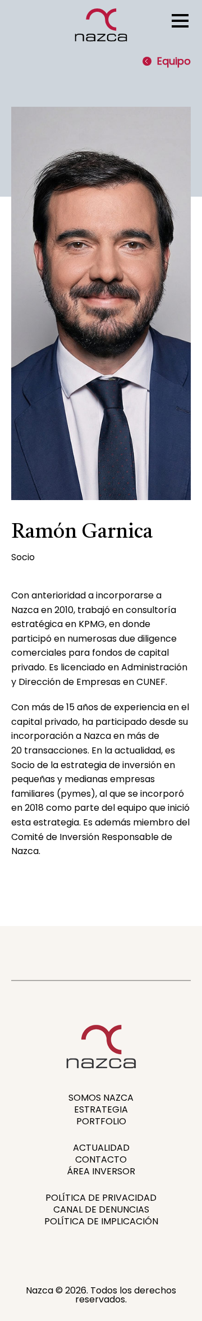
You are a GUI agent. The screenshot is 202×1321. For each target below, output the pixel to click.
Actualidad (101, 1147)
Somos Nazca (101, 1097)
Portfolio (101, 1121)
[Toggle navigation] (180, 19)
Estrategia (101, 1109)
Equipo (174, 61)
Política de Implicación (101, 1221)
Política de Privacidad (101, 1197)
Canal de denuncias (101, 1209)
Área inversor (101, 1171)
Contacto (101, 1159)
